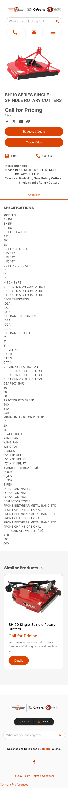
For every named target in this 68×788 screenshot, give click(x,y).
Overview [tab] (34, 194)
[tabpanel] (34, 64)
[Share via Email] (21, 121)
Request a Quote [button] (34, 131)
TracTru (46, 748)
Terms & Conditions (43, 775)
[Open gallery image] (34, 63)
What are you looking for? (26, 21)
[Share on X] (14, 121)
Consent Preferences (14, 784)
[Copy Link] (28, 121)
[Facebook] (34, 762)
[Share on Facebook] (7, 121)
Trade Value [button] (34, 142)
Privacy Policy (22, 775)
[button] (15, 32)
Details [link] (18, 660)
